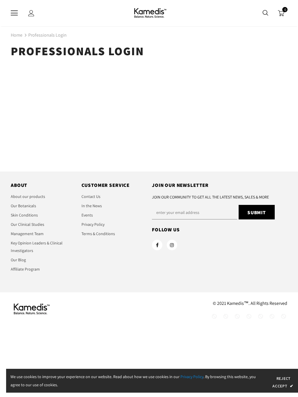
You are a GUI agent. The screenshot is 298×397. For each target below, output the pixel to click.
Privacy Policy (191, 376)
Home (16, 35)
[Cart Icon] (281, 13)
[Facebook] (157, 245)
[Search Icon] (265, 13)
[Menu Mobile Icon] (14, 13)
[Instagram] (172, 245)
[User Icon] (31, 13)
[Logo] (149, 13)
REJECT (283, 378)
